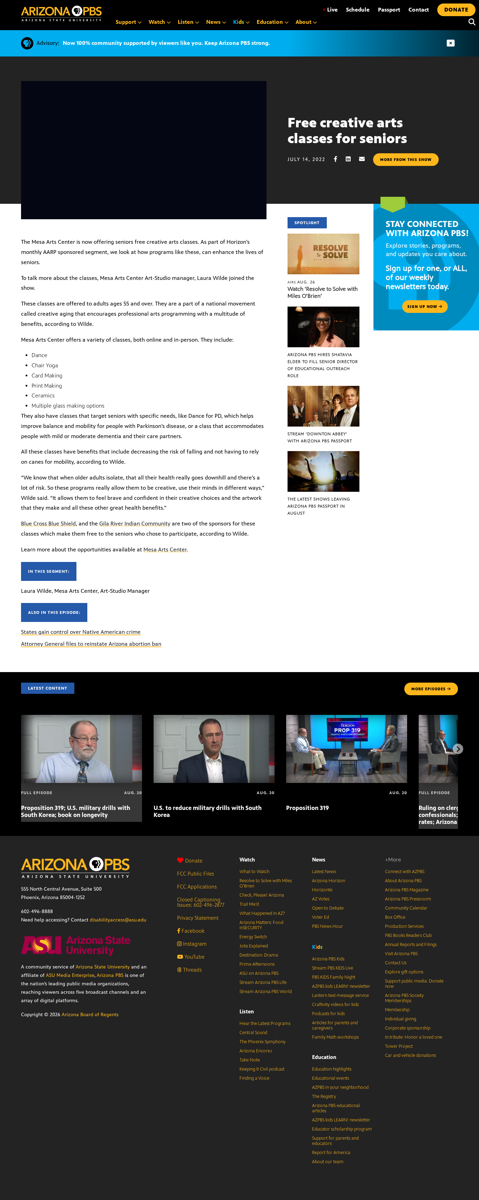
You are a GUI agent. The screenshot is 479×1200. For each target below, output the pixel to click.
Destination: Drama (259, 955)
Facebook (192, 930)
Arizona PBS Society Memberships (404, 998)
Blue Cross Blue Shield (48, 523)
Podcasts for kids (328, 1014)
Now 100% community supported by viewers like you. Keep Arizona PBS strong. (166, 43)
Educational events (330, 1078)
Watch (247, 859)
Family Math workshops (335, 1037)
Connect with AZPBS (404, 871)
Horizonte (322, 890)
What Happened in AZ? (262, 913)
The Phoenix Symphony (262, 1042)
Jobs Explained (254, 946)
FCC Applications (197, 886)
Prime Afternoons (257, 964)
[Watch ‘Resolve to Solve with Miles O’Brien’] (324, 237)
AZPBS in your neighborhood (340, 1087)
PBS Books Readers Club (408, 935)
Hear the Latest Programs (265, 1023)
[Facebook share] (339, 159)
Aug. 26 (301, 282)
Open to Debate (328, 908)
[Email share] (365, 159)
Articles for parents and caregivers (335, 1025)
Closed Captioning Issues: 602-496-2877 (200, 902)
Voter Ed (320, 917)
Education (324, 1057)
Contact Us (395, 963)
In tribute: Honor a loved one (413, 1037)
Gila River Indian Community (134, 523)
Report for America (331, 1152)
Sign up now (423, 306)
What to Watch (254, 871)
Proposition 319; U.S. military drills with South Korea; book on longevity (75, 811)
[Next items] (458, 749)
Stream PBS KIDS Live (332, 968)
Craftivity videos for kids (335, 1004)
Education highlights (331, 1069)
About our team (328, 1162)
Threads (192, 969)
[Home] (61, 13)
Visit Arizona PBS (401, 954)
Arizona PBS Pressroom (408, 899)
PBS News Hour (327, 926)
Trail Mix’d (249, 904)
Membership (397, 1010)
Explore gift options (404, 972)
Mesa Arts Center (165, 549)
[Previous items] (21, 749)
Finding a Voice (254, 1078)
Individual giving (400, 1019)
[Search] (470, 22)
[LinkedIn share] (352, 159)
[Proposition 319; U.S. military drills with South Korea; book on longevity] (81, 718)
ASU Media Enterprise (70, 975)
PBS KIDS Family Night (333, 977)
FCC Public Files (195, 873)
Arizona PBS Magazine (407, 890)
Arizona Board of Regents (90, 1015)
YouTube (193, 956)
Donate (193, 860)
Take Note (250, 1060)
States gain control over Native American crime (81, 632)
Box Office (395, 917)
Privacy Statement (197, 917)
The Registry (324, 1096)
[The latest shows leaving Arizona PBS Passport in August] (324, 454)
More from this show (406, 159)
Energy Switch (253, 937)
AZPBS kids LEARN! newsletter (341, 986)
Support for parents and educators (335, 1140)
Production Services (404, 926)
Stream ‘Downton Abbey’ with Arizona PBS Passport (320, 437)
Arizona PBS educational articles (336, 1108)
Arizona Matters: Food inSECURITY (261, 925)
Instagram (194, 943)
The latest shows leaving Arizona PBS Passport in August (319, 506)
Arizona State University (103, 967)
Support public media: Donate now (414, 983)
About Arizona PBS (403, 881)
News (318, 859)
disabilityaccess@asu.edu (118, 920)
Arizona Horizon (328, 881)
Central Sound (253, 1032)
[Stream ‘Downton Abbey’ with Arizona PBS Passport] (324, 389)
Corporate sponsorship (407, 1028)
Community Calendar (406, 908)
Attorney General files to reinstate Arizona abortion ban (91, 644)
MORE (428, 688)
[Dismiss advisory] (450, 43)
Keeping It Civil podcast (262, 1069)
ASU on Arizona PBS (259, 973)
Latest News (324, 871)
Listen (247, 1011)
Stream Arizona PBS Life (263, 982)
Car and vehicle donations (410, 1055)
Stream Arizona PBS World (266, 991)
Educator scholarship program (342, 1129)
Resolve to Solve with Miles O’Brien (266, 883)
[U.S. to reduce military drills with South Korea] (214, 718)
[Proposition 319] (346, 718)
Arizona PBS (110, 975)
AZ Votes (320, 899)
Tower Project (399, 1046)
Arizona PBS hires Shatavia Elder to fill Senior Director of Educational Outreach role (323, 365)
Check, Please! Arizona (262, 895)
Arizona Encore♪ (256, 1051)
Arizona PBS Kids (328, 959)
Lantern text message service (340, 995)
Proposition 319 (307, 807)
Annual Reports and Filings (411, 944)
